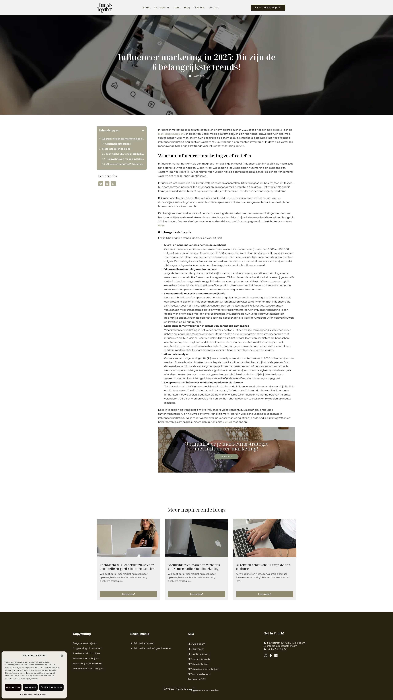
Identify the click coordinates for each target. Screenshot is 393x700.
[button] (62, 655)
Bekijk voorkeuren (51, 687)
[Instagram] (265, 655)
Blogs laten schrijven (84, 643)
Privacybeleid (40, 694)
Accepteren (13, 687)
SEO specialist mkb (199, 659)
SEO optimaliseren (198, 654)
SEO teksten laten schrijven (203, 669)
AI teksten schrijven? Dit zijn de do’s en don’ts (125, 164)
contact (227, 421)
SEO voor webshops (199, 674)
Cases (176, 7)
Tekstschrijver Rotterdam (87, 663)
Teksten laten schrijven (86, 658)
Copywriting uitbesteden (87, 648)
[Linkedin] (276, 655)
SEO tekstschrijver (198, 664)
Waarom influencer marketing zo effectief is (123, 138)
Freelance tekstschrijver (86, 653)
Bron (161, 225)
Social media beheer (142, 643)
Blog (187, 7)
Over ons (199, 7)
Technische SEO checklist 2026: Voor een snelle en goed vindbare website (125, 153)
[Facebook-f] (270, 655)
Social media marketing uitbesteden (151, 648)
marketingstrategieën (170, 133)
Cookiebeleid (26, 694)
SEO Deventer (196, 648)
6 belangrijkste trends (118, 143)
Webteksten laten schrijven (88, 668)
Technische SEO (197, 679)
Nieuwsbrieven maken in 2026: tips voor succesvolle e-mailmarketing (125, 158)
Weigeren (30, 687)
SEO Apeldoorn (196, 643)
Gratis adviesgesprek (268, 7)
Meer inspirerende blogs (116, 148)
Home (146, 7)
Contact (213, 7)
